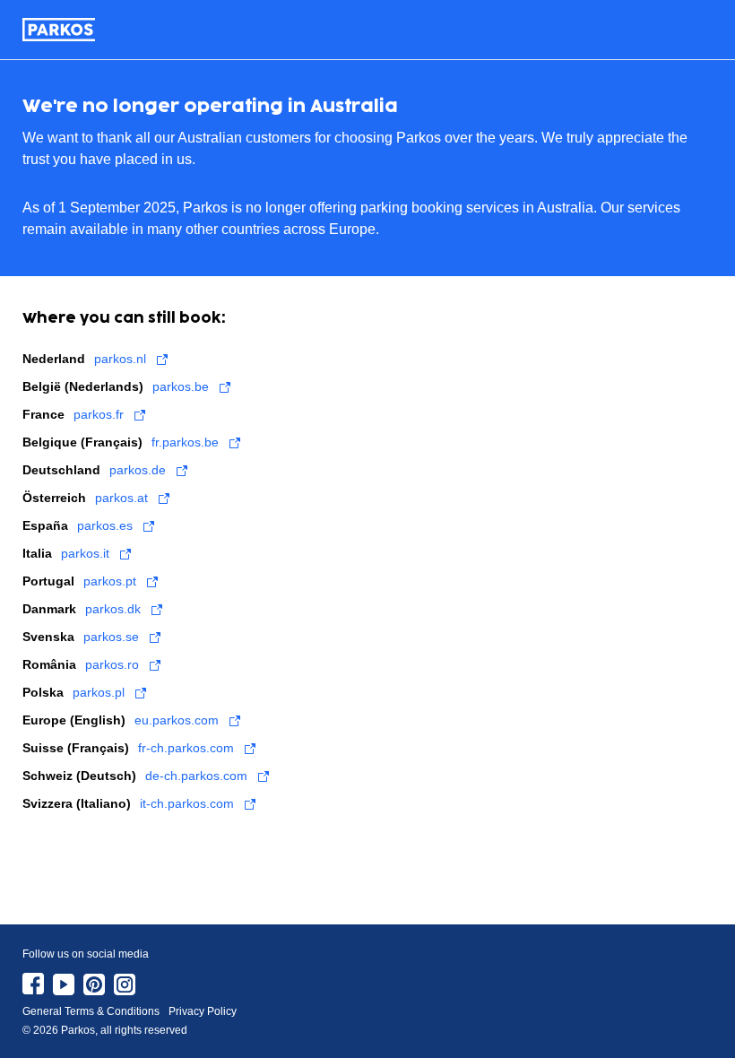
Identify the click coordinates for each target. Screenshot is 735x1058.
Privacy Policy (203, 1011)
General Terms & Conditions (91, 1011)
